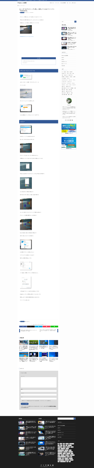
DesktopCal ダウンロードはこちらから (27, 36)
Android (61, 443)
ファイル (73, 83)
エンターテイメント (61, 450)
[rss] (50, 465)
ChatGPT (67, 443)
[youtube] (70, 120)
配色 (68, 94)
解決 (58, 461)
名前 (22, 389)
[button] (23, 326)
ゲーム (70, 450)
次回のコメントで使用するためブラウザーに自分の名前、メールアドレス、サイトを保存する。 (36, 400)
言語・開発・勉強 (64, 94)
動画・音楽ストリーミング (62, 456)
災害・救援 (70, 89)
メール (22, 393)
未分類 (64, 65)
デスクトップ (69, 81)
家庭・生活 (63, 89)
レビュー (25, 62)
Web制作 (63, 76)
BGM (64, 443)
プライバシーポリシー (51, 466)
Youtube (71, 76)
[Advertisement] (38, 47)
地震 (71, 456)
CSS (67, 73)
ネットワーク (64, 83)
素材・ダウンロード (69, 91)
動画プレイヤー (68, 86)
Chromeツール (64, 73)
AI (58, 443)
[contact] (72, 120)
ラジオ (70, 84)
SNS (73, 73)
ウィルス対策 (64, 78)
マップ (67, 84)
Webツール (65, 75)
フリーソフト (22, 12)
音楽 (71, 94)
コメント (22, 376)
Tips (63, 59)
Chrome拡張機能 (65, 55)
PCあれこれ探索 (22, 2)
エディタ (68, 78)
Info (63, 57)
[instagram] (69, 120)
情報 (67, 89)
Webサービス (65, 61)
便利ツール (63, 86)
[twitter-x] (67, 120)
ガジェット (27, 12)
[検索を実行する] (75, 22)
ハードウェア (69, 83)
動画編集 (68, 456)
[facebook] (65, 120)
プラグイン (63, 84)
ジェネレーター (64, 81)
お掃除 (74, 76)
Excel (70, 73)
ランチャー (74, 84)
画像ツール (63, 91)
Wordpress (67, 76)
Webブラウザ (70, 75)
